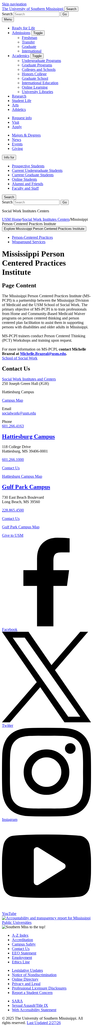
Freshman (29, 38)
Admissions (21, 33)
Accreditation (22, 940)
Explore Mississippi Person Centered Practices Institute (44, 229)
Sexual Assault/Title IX (30, 1005)
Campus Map (12, 400)
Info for (9, 157)
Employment (22, 957)
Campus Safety (24, 944)
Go (64, 14)
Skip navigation (14, 4)
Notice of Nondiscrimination (34, 975)
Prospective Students (28, 166)
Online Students (24, 179)
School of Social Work (19, 358)
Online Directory (25, 979)
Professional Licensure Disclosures (39, 988)
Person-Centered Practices (32, 237)
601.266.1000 (13, 459)
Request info (22, 118)
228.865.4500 (13, 510)
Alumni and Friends (27, 184)
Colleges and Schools (39, 69)
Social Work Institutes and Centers (29, 379)
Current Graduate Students (33, 175)
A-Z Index (20, 935)
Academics (20, 56)
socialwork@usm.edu (19, 413)
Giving (17, 148)
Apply (17, 127)
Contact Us (11, 468)
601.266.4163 (13, 426)
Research (19, 96)
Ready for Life (23, 28)
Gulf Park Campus (26, 487)
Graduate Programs (37, 65)
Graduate (29, 46)
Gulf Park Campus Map (20, 527)
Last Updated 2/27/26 (44, 1023)
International (31, 51)
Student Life (21, 101)
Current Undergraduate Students (37, 170)
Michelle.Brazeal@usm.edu (43, 354)
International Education (40, 83)
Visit (15, 122)
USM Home (11, 219)
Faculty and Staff (25, 188)
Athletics (19, 109)
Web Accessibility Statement (34, 1010)
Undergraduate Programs (41, 61)
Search (9, 197)
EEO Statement (24, 953)
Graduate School (35, 78)
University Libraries (37, 92)
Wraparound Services (28, 242)
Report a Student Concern (32, 992)
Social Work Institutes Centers (45, 219)
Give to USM (12, 535)
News (16, 140)
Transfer (28, 42)
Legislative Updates (27, 970)
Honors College (34, 74)
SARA (17, 1001)
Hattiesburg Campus (28, 436)
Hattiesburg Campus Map (22, 476)
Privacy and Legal (26, 984)
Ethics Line (21, 962)
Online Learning (35, 87)
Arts (15, 105)
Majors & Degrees (26, 135)
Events (17, 144)
